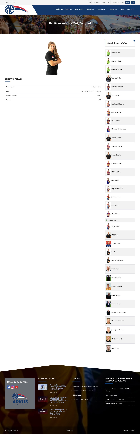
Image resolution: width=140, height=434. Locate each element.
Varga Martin (115, 226)
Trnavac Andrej (116, 78)
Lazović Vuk (112, 220)
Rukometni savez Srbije (81, 399)
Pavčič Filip (115, 348)
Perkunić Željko (116, 304)
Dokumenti (102, 9)
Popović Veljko (116, 155)
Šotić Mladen (115, 95)
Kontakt (130, 9)
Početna (59, 9)
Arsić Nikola (115, 213)
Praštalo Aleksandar (118, 104)
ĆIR (133, 3)
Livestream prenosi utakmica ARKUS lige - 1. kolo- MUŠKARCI (58, 412)
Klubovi (68, 9)
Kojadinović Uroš (117, 189)
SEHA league (77, 395)
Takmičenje (90, 9)
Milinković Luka (116, 172)
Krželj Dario (115, 252)
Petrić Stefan (115, 121)
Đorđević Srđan (116, 69)
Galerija (113, 9)
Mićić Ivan (114, 235)
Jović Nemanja (116, 197)
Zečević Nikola (116, 138)
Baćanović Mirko (116, 164)
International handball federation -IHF (85, 387)
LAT (127, 3)
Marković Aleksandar (118, 321)
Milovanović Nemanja (118, 129)
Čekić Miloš (115, 180)
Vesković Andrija (116, 146)
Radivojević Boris (117, 87)
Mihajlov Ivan (115, 53)
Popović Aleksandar (117, 260)
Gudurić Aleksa (116, 112)
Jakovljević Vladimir (117, 330)
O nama (122, 9)
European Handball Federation (83, 391)
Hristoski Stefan (116, 61)
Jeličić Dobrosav (116, 286)
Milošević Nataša (117, 339)
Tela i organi (79, 9)
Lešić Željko (115, 269)
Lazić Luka (114, 205)
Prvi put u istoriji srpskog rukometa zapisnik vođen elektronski (58, 387)
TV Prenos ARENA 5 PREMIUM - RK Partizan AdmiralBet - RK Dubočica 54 (59, 399)
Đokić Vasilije (115, 295)
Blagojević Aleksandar (118, 312)
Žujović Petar (115, 243)
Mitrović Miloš (116, 278)
